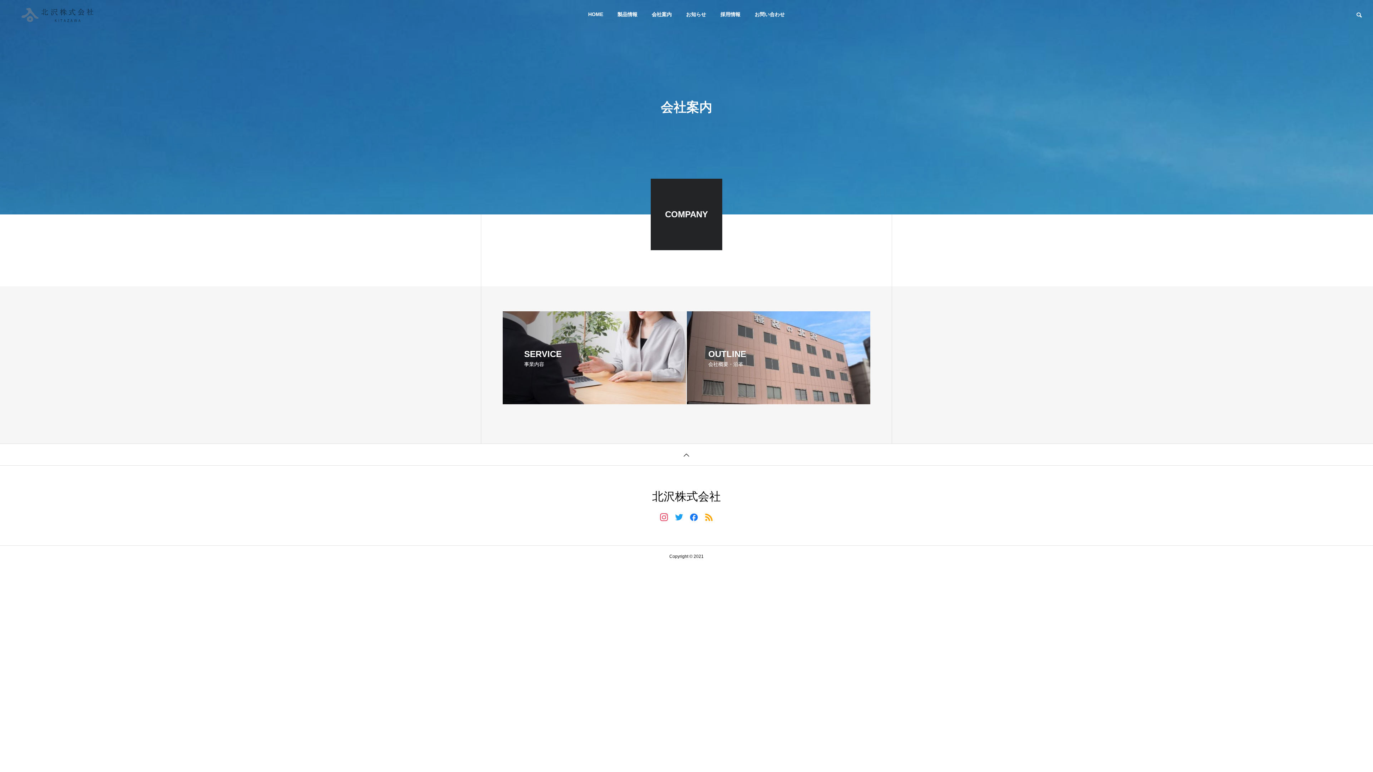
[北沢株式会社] (59, 14)
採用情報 (730, 14)
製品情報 (627, 14)
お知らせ (696, 14)
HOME (595, 14)
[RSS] (709, 517)
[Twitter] (679, 517)
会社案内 (662, 14)
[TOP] (686, 454)
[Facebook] (694, 517)
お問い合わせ (770, 14)
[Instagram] (664, 517)
